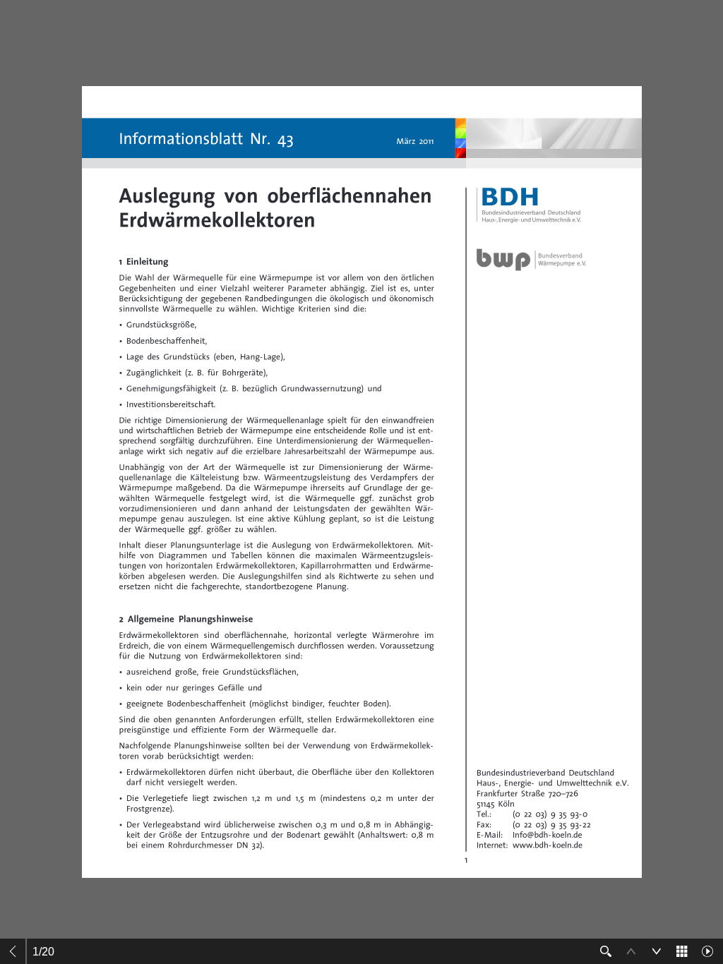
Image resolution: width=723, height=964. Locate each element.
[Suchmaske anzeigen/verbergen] (606, 951)
